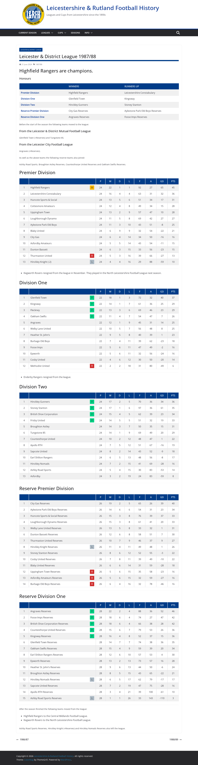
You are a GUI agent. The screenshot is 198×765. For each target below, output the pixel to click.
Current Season (28, 32)
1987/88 (39, 64)
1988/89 (173, 739)
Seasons (75, 32)
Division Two (28, 104)
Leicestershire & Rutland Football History (103, 8)
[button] (51, 33)
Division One (28, 98)
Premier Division (30, 92)
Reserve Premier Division (35, 110)
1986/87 (24, 739)
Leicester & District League (30, 50)
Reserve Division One (32, 117)
